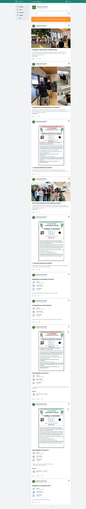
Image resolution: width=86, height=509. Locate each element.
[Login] (69, 1)
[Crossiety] (19, 1)
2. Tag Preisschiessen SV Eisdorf (42, 167)
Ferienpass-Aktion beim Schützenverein (44, 50)
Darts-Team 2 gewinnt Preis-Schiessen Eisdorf (46, 203)
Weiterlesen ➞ (35, 56)
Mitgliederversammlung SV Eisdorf (43, 279)
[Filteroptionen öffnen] (68, 13)
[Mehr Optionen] (68, 59)
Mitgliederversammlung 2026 (41, 486)
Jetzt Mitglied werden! (61, 19)
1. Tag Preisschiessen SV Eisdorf (42, 263)
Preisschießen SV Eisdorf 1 (40, 450)
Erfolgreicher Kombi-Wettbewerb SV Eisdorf (46, 107)
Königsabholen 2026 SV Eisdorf (41, 305)
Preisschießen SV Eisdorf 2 (40, 373)
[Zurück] (32, 1)
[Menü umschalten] (68, 7)
